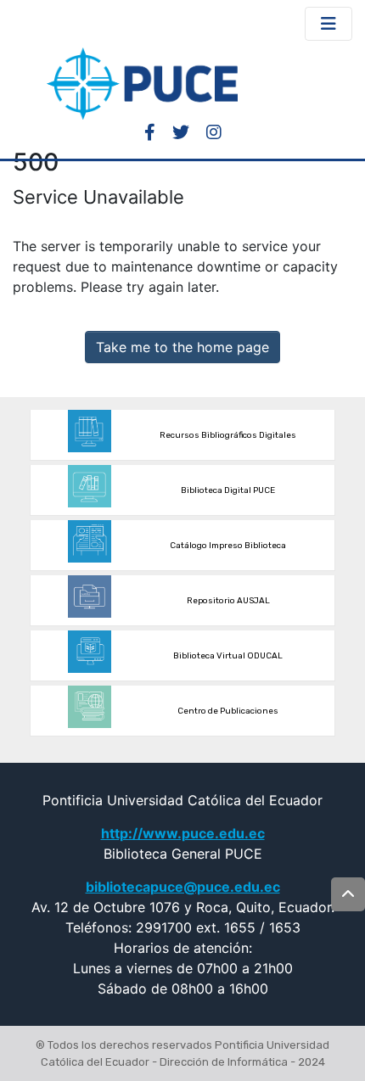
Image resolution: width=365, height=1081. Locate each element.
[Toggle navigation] (328, 24)
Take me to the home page (182, 347)
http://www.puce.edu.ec (183, 833)
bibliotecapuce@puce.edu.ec (183, 886)
